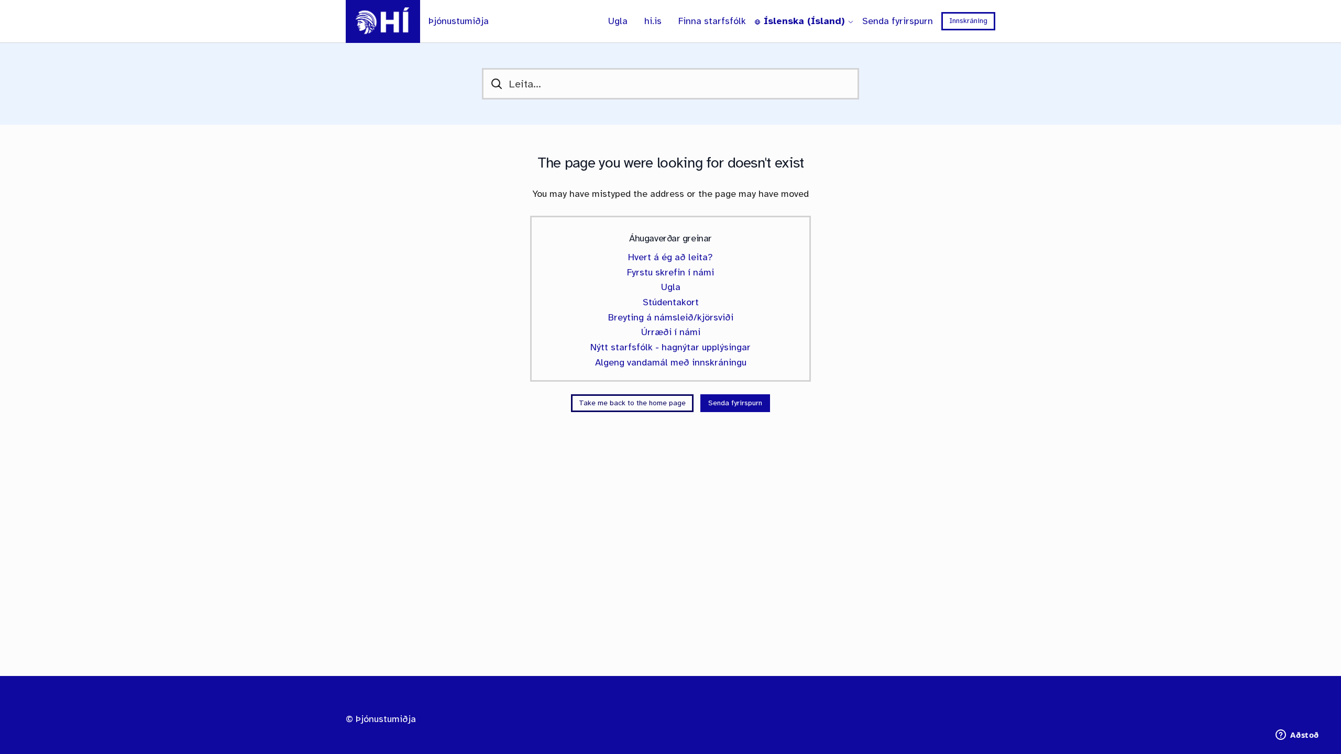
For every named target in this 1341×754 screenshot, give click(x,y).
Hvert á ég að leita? (670, 257)
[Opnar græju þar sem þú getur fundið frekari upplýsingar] (1297, 736)
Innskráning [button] (968, 20)
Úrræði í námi (670, 332)
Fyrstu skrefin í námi (670, 272)
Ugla (618, 21)
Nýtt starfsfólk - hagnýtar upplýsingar (670, 347)
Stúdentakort (671, 302)
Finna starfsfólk (712, 21)
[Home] (383, 21)
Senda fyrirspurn (897, 21)
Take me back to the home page (632, 402)
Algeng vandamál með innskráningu (670, 362)
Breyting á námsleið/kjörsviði (670, 317)
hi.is (653, 21)
